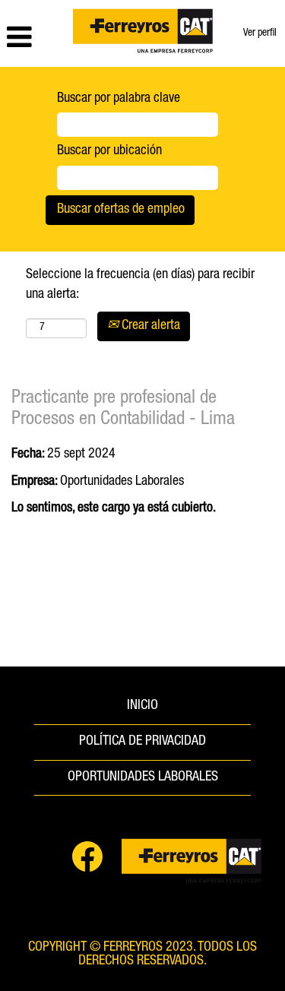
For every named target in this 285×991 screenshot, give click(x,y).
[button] (32, 39)
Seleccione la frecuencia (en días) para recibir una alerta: (140, 285)
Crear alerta (149, 326)
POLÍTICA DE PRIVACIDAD (142, 742)
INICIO (142, 706)
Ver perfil (260, 33)
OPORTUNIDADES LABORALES (143, 777)
